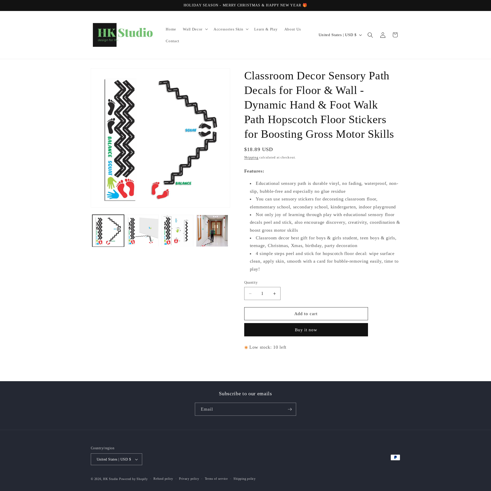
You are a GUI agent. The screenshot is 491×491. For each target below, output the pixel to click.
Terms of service (216, 479)
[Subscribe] (290, 409)
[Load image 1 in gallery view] (108, 231)
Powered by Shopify (133, 479)
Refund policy (163, 479)
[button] (195, 29)
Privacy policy (189, 479)
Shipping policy (244, 479)
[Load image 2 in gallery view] (143, 231)
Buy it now (306, 330)
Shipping (251, 157)
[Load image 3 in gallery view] (178, 231)
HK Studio (111, 479)
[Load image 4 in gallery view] (212, 231)
